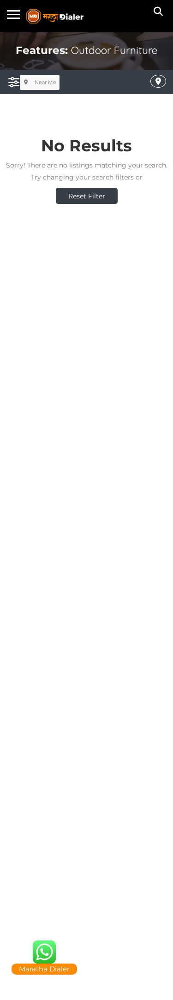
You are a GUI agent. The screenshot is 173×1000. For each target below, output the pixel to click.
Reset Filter (86, 196)
